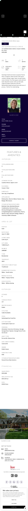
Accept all (14, 507)
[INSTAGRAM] (10, 482)
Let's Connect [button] (14, 430)
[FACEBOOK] (6, 482)
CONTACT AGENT (14, 140)
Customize (14, 503)
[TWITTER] (17, 482)
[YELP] (21, 482)
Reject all (14, 499)
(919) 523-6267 (6, 126)
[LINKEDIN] (14, 482)
